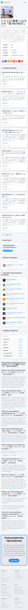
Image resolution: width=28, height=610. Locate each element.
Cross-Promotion (5, 592)
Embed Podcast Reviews (20, 593)
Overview (17, 573)
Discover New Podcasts (20, 592)
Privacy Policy (17, 601)
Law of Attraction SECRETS (14, 322)
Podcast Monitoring (5, 595)
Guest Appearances (5, 587)
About (2, 576)
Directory (3, 602)
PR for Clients (4, 588)
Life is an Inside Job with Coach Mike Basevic (15, 303)
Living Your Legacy (11, 308)
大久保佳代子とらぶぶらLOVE (14, 264)
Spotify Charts (4, 607)
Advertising (3, 590)
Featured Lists (4, 604)
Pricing (2, 574)
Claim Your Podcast (5, 578)
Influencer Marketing (5, 593)
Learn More (14, 560)
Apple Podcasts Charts (6, 606)
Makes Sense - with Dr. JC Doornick (15, 298)
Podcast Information (19, 576)
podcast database (7, 471)
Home (2, 573)
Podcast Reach (18, 588)
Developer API (4, 581)
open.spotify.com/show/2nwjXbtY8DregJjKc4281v (13, 79)
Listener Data (17, 574)
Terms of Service (18, 602)
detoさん (4, 26)
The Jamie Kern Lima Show (14, 289)
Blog (2, 601)
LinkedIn (16, 604)
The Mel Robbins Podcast (13, 284)
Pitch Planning (18, 578)
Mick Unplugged (11, 279)
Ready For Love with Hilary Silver (15, 317)
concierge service (12, 486)
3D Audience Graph (19, 587)
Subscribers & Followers (20, 590)
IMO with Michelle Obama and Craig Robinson (15, 293)
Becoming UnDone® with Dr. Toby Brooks (15, 313)
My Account (3, 579)
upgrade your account (20, 406)
